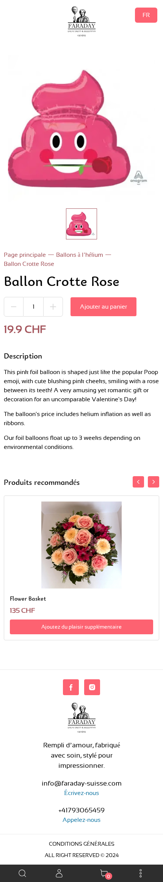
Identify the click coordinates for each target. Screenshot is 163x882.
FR (146, 15)
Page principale (25, 255)
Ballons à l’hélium (79, 255)
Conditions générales (81, 844)
